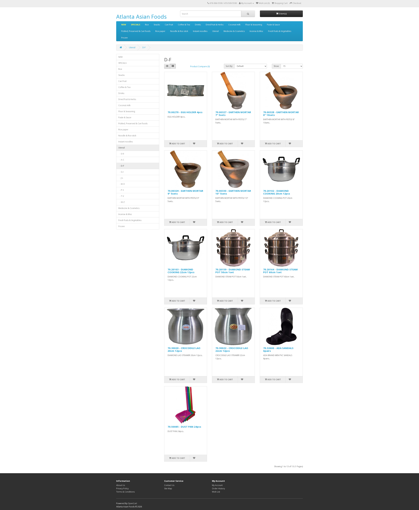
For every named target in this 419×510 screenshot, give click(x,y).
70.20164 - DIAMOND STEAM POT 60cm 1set (280, 271)
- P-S (121, 190)
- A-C (121, 159)
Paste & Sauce (273, 24)
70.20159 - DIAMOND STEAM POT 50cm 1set (232, 271)
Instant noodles (200, 31)
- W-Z (121, 202)
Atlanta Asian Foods (141, 16)
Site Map (168, 488)
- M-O (121, 184)
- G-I (121, 171)
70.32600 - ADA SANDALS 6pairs (278, 349)
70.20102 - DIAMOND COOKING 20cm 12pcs (276, 192)
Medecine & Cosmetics (234, 31)
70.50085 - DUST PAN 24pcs (184, 426)
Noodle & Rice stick (179, 31)
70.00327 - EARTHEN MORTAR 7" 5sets (233, 113)
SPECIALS (135, 24)
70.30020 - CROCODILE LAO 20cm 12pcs (184, 349)
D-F (144, 47)
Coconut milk (234, 24)
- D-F (121, 165)
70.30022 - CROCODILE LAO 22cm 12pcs (231, 349)
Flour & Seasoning (253, 24)
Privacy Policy (122, 488)
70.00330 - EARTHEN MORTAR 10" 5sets (233, 192)
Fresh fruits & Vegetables (279, 31)
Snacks (157, 24)
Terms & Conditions (125, 491)
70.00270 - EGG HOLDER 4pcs (185, 112)
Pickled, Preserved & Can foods (135, 31)
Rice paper (160, 31)
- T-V (121, 196)
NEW (123, 24)
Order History (218, 488)
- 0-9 (121, 153)
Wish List (216, 491)
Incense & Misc (256, 31)
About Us (120, 485)
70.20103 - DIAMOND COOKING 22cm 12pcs (181, 271)
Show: (276, 66)
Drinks (198, 24)
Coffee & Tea (184, 24)
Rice (147, 24)
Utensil (215, 31)
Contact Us (169, 485)
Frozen (124, 37)
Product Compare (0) (200, 66)
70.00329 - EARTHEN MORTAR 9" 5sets (185, 192)
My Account (217, 485)
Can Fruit (169, 24)
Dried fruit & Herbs (214, 24)
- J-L (120, 178)
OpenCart (132, 503)
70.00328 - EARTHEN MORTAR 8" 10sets (281, 113)
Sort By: (229, 66)
